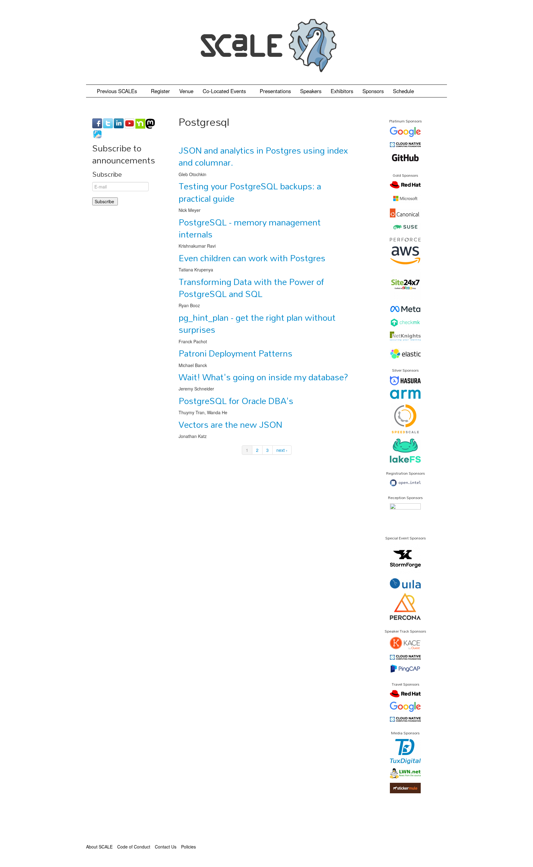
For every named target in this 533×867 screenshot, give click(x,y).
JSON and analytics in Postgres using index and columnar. (263, 156)
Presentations (275, 91)
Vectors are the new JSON (230, 424)
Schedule (404, 91)
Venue (186, 91)
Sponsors (373, 91)
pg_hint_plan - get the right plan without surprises (257, 323)
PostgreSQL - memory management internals (250, 228)
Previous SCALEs (117, 91)
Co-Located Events (225, 91)
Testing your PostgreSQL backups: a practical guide (250, 192)
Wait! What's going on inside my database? (263, 377)
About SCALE (99, 847)
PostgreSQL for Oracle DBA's (236, 401)
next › (281, 450)
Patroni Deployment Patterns (235, 353)
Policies (188, 847)
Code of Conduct (133, 847)
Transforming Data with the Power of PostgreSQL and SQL (251, 288)
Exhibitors (342, 91)
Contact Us (165, 847)
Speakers (310, 91)
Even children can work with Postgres (252, 258)
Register (160, 91)
